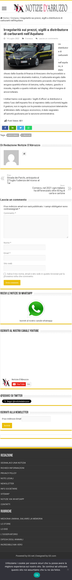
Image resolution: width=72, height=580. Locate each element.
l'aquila (26, 135)
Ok (36, 575)
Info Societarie (9, 488)
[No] (67, 569)
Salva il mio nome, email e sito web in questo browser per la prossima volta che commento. (34, 275)
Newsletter (7, 483)
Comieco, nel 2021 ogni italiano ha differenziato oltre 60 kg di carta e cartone (48, 189)
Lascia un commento (48, 38)
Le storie (6, 524)
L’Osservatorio (9, 534)
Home (5, 18)
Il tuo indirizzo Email (11, 419)
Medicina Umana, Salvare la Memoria (22, 518)
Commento (10, 213)
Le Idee (4, 529)
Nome (7, 242)
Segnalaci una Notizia (13, 463)
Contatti (5, 504)
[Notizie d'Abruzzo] (36, 8)
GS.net (31, 556)
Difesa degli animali (12, 539)
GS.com (52, 556)
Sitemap (5, 494)
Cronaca (15, 18)
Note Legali (7, 478)
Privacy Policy (8, 473)
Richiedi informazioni (12, 468)
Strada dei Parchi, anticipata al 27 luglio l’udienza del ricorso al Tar (23, 179)
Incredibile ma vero (11, 544)
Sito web (8, 263)
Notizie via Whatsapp (12, 499)
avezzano (13, 135)
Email (7, 253)
